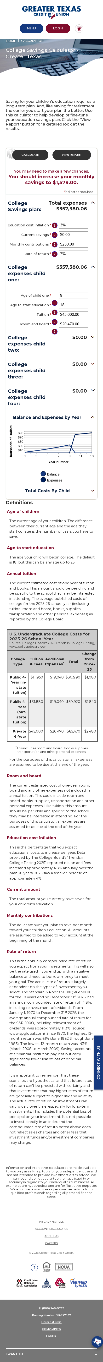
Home (11, 41)
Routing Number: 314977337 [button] (51, 1315)
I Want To (14, 1354)
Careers (51, 1243)
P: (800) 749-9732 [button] (51, 1308)
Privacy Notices (51, 1221)
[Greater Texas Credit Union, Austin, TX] (51, 12)
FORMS (51, 1335)
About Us (51, 1236)
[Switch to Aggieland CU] (79, 28)
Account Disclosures (51, 1229)
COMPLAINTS (51, 1329)
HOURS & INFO (51, 1322)
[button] (52, 207)
